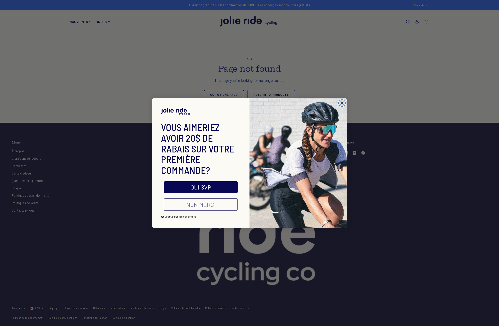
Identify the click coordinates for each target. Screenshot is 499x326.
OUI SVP (200, 187)
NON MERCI (201, 204)
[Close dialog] (342, 103)
